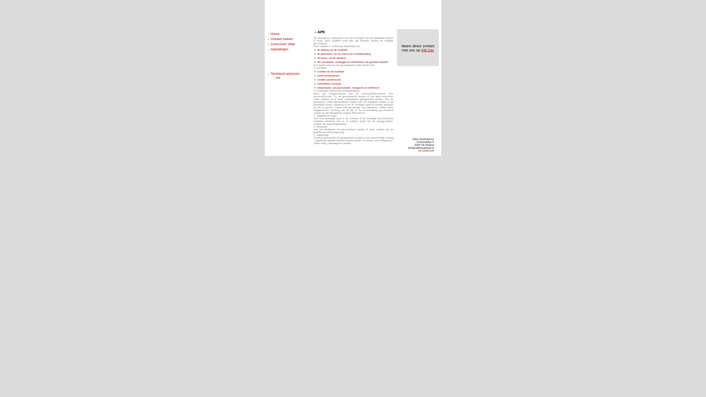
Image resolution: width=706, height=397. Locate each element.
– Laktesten (280, 82)
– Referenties (281, 57)
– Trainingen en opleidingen (288, 65)
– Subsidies (280, 61)
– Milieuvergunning (284, 89)
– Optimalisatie (281, 93)
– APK (277, 78)
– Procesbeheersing (284, 101)
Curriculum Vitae (283, 44)
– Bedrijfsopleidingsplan (286, 53)
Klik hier (427, 50)
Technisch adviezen (285, 74)
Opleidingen (279, 49)
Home (275, 34)
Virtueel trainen (282, 39)
